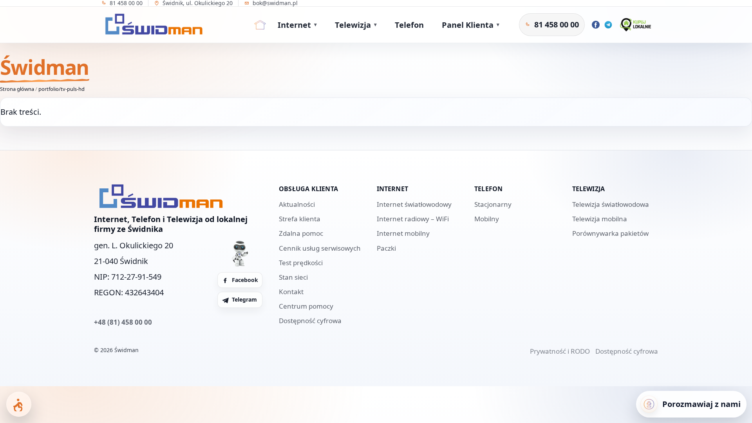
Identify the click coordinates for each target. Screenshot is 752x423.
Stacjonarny (493, 204)
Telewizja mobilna (599, 218)
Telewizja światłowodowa (610, 204)
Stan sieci (293, 277)
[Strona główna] (260, 25)
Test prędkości (301, 262)
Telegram (244, 299)
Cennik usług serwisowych (320, 248)
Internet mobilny (403, 233)
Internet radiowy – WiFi (413, 218)
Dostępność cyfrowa (310, 320)
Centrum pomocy (306, 306)
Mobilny (486, 218)
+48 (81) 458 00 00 (123, 322)
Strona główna (17, 88)
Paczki (386, 248)
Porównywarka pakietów (610, 233)
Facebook (245, 280)
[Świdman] (152, 25)
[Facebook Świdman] (596, 25)
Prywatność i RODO (560, 351)
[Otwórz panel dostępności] (18, 404)
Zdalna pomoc (301, 233)
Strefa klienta (299, 218)
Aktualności (297, 204)
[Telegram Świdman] (608, 25)
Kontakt (291, 291)
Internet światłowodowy (414, 204)
